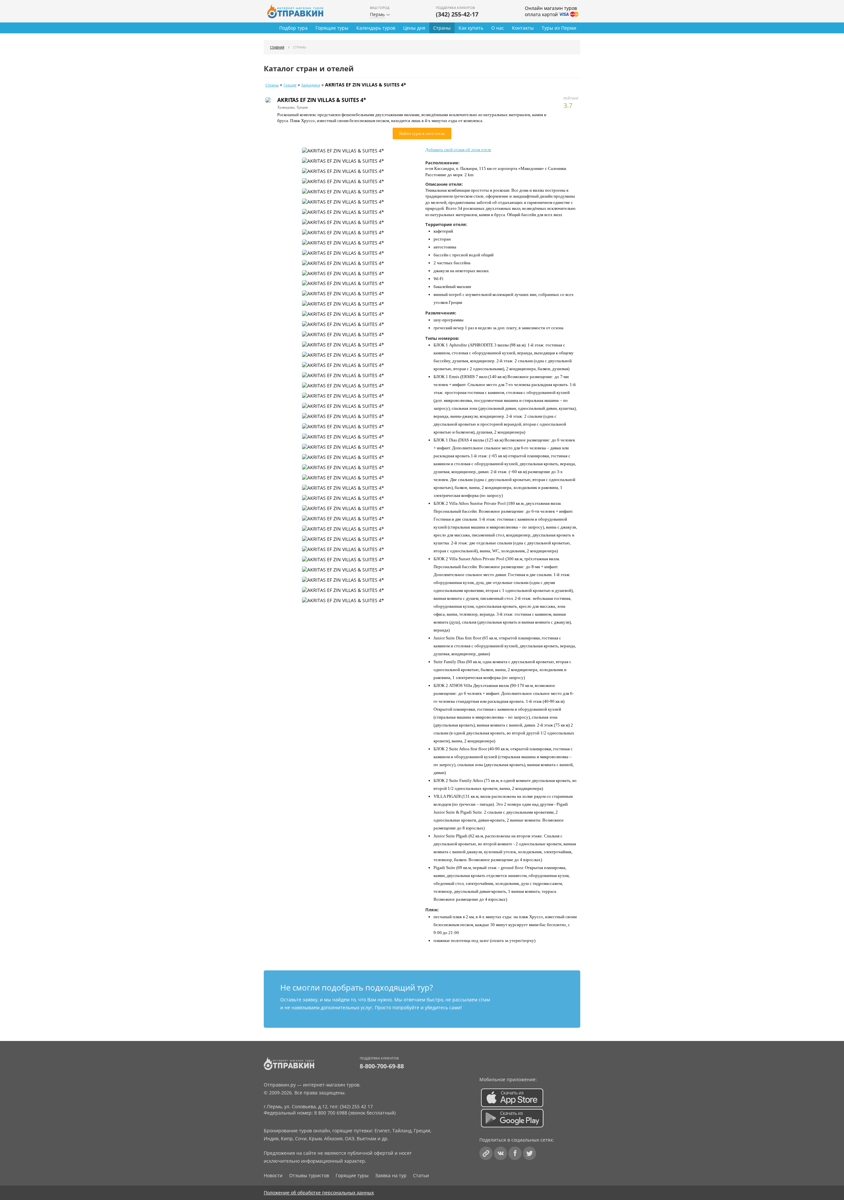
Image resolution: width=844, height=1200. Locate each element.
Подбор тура (293, 28)
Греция (290, 85)
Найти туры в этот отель (422, 133)
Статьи (421, 1175)
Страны (442, 28)
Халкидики (310, 85)
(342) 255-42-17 (457, 14)
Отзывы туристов (309, 1175)
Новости (273, 1175)
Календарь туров (375, 28)
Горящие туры (332, 28)
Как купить (471, 28)
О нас (497, 28)
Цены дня (414, 28)
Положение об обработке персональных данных (319, 1192)
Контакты (523, 28)
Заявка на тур (391, 1175)
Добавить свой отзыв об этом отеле (458, 149)
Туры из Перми (559, 28)
